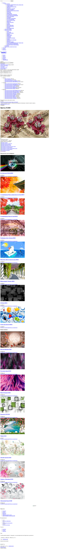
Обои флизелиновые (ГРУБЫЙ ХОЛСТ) (12, 92)
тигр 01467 (2, 66)
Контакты (4, 49)
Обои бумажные (8, 78)
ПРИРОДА (9, 11)
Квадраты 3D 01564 (5, 414)
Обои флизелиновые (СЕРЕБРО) (11, 98)
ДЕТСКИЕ (9, 12)
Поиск (12, 62)
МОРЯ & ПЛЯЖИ (10, 9)
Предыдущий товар (4, 65)
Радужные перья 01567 (5, 371)
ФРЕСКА (8, 7)
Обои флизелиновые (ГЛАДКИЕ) (11, 80)
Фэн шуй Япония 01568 (5, 349)
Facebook (4, 529)
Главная (1, 64)
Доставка (4, 47)
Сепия (1, 140)
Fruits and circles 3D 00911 (6, 324)
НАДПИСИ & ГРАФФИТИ (12, 14)
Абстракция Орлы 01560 (6, 500)
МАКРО (8, 27)
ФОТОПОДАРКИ (8, 29)
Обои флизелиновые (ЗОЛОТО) (11, 97)
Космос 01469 (2, 68)
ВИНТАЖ (9, 21)
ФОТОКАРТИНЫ (8, 30)
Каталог (4, 2)
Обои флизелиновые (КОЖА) (10, 95)
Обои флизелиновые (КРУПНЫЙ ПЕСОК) (13, 90)
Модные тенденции (6, 524)
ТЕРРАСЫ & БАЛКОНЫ (11, 6)
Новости (4, 513)
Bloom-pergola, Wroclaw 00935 (7, 281)
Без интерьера (3, 151)
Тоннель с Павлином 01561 (6, 479)
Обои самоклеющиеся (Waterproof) (11, 83)
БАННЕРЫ (7, 45)
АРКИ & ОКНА (10, 5)
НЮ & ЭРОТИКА (10, 25)
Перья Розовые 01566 (5, 392)
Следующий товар (3, 67)
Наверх (3, 547)
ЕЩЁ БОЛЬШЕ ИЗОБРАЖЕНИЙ (9, 515)
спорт (8, 31)
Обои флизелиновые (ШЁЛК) (10, 96)
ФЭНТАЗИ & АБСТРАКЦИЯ (12, 15)
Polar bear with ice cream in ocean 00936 (9, 259)
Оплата (4, 48)
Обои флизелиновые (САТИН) (10, 85)
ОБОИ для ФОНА (10, 22)
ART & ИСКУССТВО (11, 20)
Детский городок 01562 (5, 457)
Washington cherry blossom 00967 (8, 238)
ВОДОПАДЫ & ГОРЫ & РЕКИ (13, 10)
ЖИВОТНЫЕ (9, 13)
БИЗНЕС (8, 24)
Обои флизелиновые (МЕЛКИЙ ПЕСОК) (12, 81)
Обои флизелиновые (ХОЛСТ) (10, 86)
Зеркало (10, 140)
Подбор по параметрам (8, 176)
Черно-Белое (5, 140)
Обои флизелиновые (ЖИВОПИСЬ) (11, 87)
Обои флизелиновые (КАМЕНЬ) (11, 94)
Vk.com (4, 530)
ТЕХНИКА (9, 17)
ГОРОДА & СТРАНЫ (11, 8)
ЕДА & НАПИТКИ (10, 19)
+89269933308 (5, 59)
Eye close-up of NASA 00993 (6, 173)
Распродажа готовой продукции (11, 46)
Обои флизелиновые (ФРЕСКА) (11, 93)
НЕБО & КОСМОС (10, 16)
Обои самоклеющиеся (9, 79)
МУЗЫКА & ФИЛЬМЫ (11, 18)
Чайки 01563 (3, 436)
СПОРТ (8, 23)
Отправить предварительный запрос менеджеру (9, 102)
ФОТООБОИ (7, 3)
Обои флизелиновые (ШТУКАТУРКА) (12, 91)
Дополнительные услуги (7, 514)
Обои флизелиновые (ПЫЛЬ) (10, 88)
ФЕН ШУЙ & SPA (10, 26)
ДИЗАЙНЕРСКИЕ (10, 28)
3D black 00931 (3, 303)
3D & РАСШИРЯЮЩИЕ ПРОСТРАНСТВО (15, 4)
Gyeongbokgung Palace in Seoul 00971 (9, 216)
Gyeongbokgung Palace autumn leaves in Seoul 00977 (12, 194)
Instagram (4, 531)
